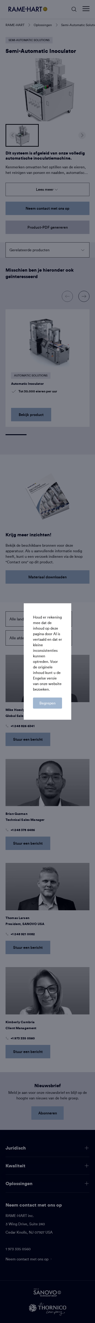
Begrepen (47, 703)
